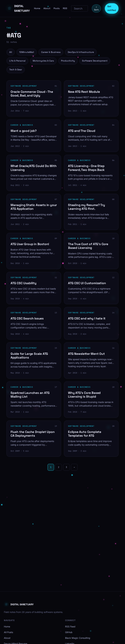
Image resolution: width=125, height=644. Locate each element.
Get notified (111, 8)
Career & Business (51, 52)
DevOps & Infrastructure (81, 52)
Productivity (68, 60)
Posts (57, 8)
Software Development (94, 60)
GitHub (68, 632)
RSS (65, 8)
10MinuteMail (26, 52)
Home (37, 8)
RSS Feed (70, 626)
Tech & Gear (15, 69)
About (46, 8)
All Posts (8, 632)
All (10, 52)
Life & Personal (17, 60)
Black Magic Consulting (77, 638)
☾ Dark (96, 8)
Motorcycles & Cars (43, 60)
